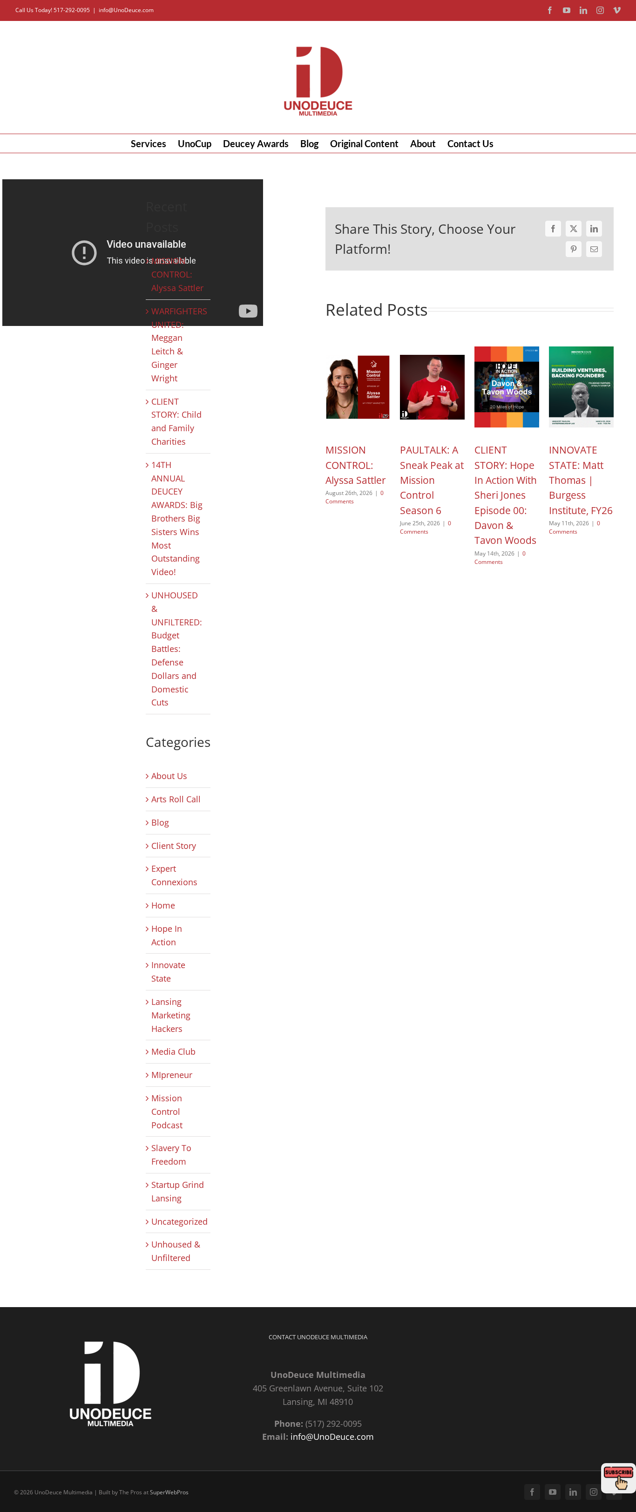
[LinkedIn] (594, 228)
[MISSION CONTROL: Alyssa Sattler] (357, 346)
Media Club (173, 1051)
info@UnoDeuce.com (126, 10)
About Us (169, 775)
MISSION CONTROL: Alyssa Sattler (177, 274)
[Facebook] (553, 228)
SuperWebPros (169, 1492)
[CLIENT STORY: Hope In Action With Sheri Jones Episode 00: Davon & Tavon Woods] (506, 346)
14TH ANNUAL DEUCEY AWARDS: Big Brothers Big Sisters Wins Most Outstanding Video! (177, 518)
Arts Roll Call (176, 799)
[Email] (594, 249)
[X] (573, 228)
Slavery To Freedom (171, 1154)
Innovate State (168, 971)
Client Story (173, 845)
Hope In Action (166, 935)
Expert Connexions (174, 875)
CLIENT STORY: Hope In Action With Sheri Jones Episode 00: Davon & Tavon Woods (505, 495)
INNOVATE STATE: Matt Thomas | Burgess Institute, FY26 (581, 479)
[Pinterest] (573, 249)
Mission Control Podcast (167, 1111)
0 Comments (425, 527)
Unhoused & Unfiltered (175, 1251)
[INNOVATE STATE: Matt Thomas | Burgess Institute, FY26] (581, 346)
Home (163, 905)
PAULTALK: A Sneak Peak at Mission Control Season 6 (432, 479)
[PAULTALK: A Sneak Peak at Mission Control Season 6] (432, 346)
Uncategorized (178, 1221)
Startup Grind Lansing (177, 1191)
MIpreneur (171, 1074)
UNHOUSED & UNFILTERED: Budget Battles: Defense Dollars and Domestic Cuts (176, 649)
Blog (160, 822)
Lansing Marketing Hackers (170, 1015)
